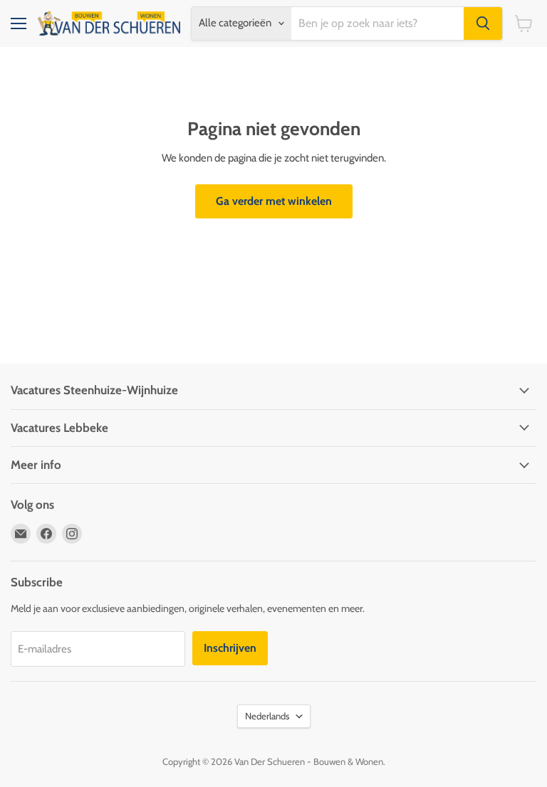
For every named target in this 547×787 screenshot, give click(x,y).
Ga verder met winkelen (274, 201)
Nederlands (267, 716)
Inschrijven (230, 648)
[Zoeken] (483, 23)
